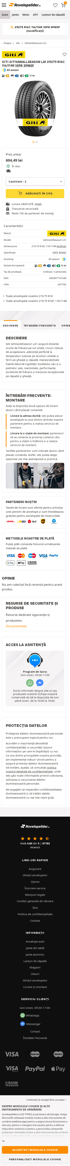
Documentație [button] (16, 626)
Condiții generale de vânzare (35, 901)
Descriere (10, 325)
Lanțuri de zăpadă (53, 14)
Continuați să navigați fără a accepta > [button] (46, 1099)
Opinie (35, 881)
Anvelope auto (35, 941)
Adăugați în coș (38, 193)
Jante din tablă (35, 948)
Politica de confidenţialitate (35, 914)
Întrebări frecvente (40, 325)
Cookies (35, 920)
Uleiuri (35, 974)
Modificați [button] (61, 246)
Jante (15, 14)
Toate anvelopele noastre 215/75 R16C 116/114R (36, 301)
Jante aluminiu (35, 954)
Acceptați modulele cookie (35, 1149)
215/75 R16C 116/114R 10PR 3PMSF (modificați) (37, 29)
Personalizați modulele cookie (35, 1159)
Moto (25, 14)
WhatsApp (32, 1015)
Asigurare (35, 869)
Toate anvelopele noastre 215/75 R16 (29, 296)
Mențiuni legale (35, 895)
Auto (5, 14)
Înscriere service (35, 888)
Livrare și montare (35, 987)
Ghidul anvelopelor (35, 875)
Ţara (35, 907)
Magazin (35, 967)
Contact (35, 1031)
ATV (35, 14)
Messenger (33, 1024)
